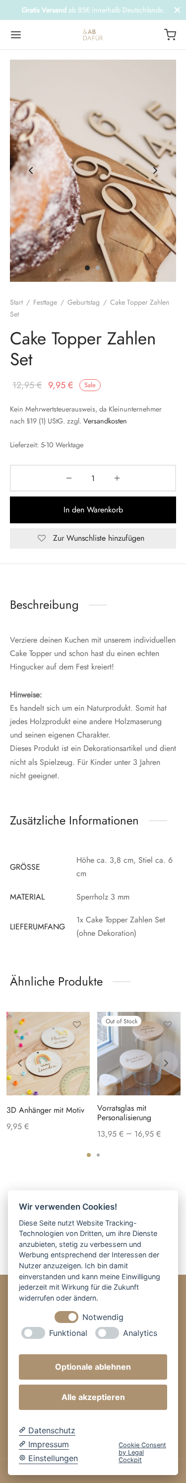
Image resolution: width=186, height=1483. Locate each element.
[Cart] (170, 35)
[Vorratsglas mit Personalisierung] (139, 1053)
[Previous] (20, 1063)
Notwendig (103, 1317)
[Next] (166, 1063)
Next (155, 171)
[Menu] (16, 35)
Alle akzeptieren (93, 1397)
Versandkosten (105, 421)
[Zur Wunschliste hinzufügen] (76, 1025)
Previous (31, 171)
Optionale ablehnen (93, 1367)
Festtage (45, 302)
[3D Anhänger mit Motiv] (48, 1053)
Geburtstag (83, 302)
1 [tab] (89, 1155)
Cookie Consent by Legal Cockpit (142, 1452)
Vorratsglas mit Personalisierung (124, 1112)
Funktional (68, 1333)
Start (16, 302)
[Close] (177, 9)
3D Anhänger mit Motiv (45, 1110)
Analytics (140, 1333)
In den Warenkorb (93, 509)
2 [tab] (98, 1154)
